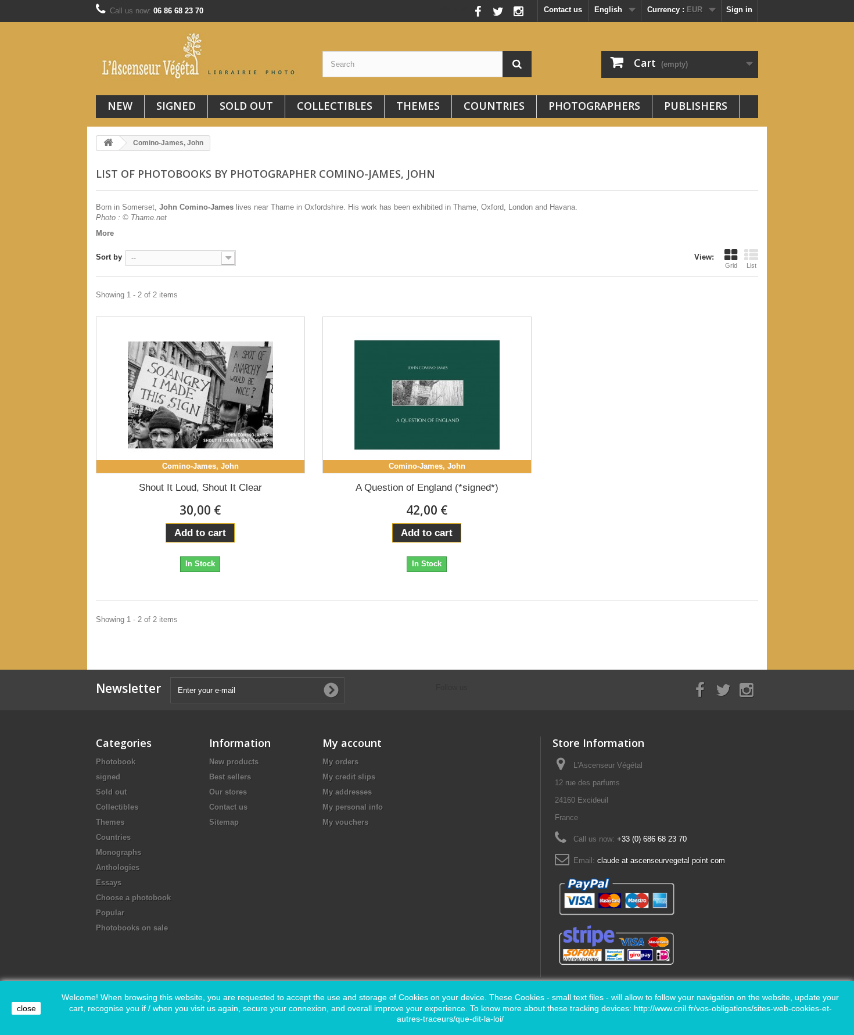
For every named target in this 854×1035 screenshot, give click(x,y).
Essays (108, 882)
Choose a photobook (133, 897)
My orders (340, 761)
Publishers (695, 106)
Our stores (228, 792)
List (751, 265)
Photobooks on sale (132, 927)
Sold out (246, 106)
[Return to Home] (108, 143)
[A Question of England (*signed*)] (427, 395)
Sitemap (224, 822)
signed (176, 106)
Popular (110, 912)
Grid (731, 265)
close (26, 1008)
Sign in (739, 9)
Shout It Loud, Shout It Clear (200, 487)
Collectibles (334, 106)
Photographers (594, 106)
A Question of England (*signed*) (427, 487)
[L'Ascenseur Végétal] (200, 56)
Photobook (115, 761)
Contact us (563, 9)
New (119, 106)
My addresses (347, 792)
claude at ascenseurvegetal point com (661, 860)
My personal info (352, 807)
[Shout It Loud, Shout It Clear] (200, 395)
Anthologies (117, 867)
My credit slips (348, 776)
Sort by (109, 257)
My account (352, 743)
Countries (494, 106)
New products (234, 761)
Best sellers (230, 776)
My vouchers (345, 822)
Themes (418, 106)
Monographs (118, 852)
